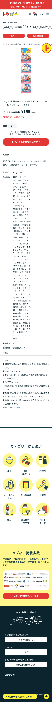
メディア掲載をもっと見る (26, 596)
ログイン (14, 36)
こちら (18, 407)
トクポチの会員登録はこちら (26, 142)
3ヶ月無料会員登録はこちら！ (20, 696)
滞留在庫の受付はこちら (26, 664)
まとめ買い (44, 27)
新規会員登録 (38, 36)
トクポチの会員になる (26, 639)
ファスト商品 (31, 27)
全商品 (6, 27)
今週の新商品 (17, 27)
